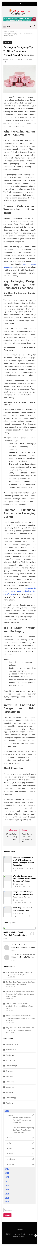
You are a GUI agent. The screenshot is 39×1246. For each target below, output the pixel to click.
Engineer (9, 1071)
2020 (7, 1189)
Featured (9, 1076)
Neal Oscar (9, 59)
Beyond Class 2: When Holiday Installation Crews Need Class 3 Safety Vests (19, 1006)
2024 (7, 1173)
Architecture (10, 1050)
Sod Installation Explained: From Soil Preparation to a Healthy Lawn (15, 935)
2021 (7, 1185)
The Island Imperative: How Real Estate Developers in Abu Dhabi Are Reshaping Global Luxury (23, 957)
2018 (7, 1198)
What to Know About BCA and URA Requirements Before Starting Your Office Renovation (20, 1018)
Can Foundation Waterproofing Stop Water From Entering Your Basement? (22, 947)
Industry (9, 1087)
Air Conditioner (11, 1044)
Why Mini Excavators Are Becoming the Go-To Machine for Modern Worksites (24, 878)
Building (8, 1055)
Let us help (19, 4)
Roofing (8, 1103)
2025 (7, 1169)
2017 (7, 1202)
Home (5, 938)
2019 (7, 1193)
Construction (10, 1066)
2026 (7, 1111)
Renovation (10, 1098)
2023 (7, 1177)
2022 (7, 1181)
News (8, 1092)
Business (8, 42)
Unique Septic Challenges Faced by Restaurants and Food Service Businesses (23, 894)
